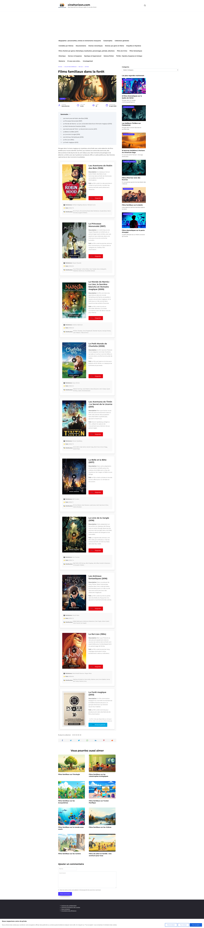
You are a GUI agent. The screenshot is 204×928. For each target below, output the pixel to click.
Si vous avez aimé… (73, 61)
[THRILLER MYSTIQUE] (134, 120)
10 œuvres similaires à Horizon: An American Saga (133, 151)
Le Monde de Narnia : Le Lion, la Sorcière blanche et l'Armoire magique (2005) (87, 123)
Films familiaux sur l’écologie (69, 774)
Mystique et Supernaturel (92, 56)
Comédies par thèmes (66, 46)
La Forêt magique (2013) (70, 142)
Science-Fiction (109, 56)
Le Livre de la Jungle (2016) (71, 134)
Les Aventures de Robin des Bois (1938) (75, 118)
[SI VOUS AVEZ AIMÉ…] (134, 147)
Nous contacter (65, 909)
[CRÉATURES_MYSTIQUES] (134, 174)
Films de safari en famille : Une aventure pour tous (100, 854)
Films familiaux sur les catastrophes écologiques (98, 775)
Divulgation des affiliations (68, 911)
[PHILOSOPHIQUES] (134, 202)
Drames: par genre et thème (114, 46)
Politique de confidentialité (68, 905)
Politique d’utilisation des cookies (70, 907)
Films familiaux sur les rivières (100, 827)
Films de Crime (122, 51)
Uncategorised (88, 61)
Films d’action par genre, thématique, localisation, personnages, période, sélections (87, 51)
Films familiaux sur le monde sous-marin (71, 828)
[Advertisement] (102, 25)
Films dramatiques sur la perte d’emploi (133, 231)
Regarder (98, 198)
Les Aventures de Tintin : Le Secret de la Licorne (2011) (80, 129)
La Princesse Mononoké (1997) (72, 121)
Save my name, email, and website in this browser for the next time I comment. (80, 890)
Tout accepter (196, 925)
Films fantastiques (136, 51)
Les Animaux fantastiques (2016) (73, 137)
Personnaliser (171, 925)
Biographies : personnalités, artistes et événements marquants (80, 40)
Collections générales (122, 40)
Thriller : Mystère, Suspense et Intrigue (129, 56)
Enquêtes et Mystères (133, 46)
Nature (62, 98)
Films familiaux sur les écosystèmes (66, 802)
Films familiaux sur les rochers (69, 853)
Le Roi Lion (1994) (68, 139)
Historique (62, 56)
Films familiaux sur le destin (132, 205)
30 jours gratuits (100, 725)
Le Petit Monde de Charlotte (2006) (74, 126)
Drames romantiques (95, 46)
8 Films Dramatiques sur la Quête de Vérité (132, 97)
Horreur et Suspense (75, 56)
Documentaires (81, 46)
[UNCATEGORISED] (134, 93)
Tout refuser (183, 925)
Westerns (62, 61)
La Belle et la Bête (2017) (70, 132)
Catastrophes (107, 40)
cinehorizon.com (79, 4)
